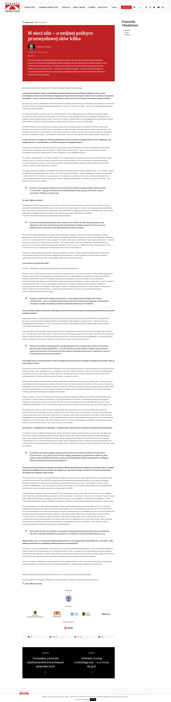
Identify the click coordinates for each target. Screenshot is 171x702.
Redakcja (128, 35)
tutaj (26, 584)
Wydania (127, 30)
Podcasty (66, 7)
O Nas (114, 7)
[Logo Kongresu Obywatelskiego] (12, 7)
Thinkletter (29, 7)
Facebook (150, 7)
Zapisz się (126, 7)
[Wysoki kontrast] (134, 7)
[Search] (146, 7)
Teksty (127, 32)
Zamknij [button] (93, 699)
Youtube (158, 7)
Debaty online (79, 7)
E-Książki (91, 7)
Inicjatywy (102, 7)
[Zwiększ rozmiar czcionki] (142, 7)
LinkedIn (163, 7)
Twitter (154, 7)
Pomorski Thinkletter (48, 7)
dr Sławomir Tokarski (44, 47)
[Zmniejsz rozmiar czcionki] (138, 7)
